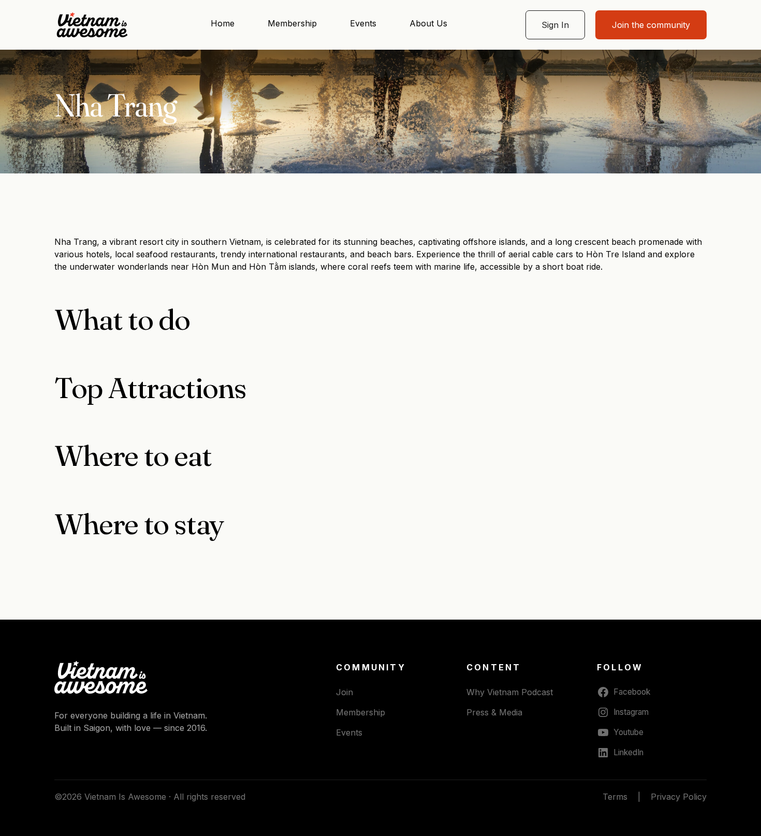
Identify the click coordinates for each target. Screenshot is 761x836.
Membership (292, 23)
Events (363, 23)
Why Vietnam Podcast (509, 692)
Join (344, 692)
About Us (428, 23)
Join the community (651, 25)
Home (223, 23)
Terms (615, 796)
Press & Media (494, 712)
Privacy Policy (679, 796)
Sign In (555, 25)
